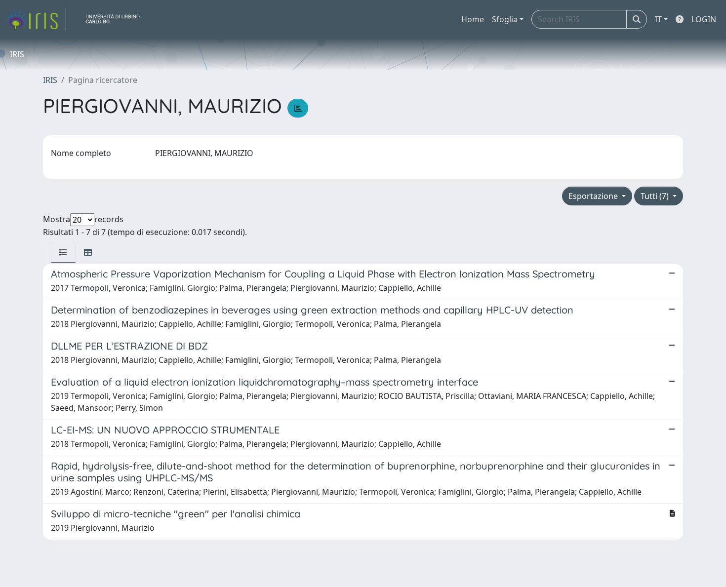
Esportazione (594, 196)
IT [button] (658, 19)
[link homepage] (36, 19)
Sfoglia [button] (505, 19)
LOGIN (703, 19)
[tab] (63, 252)
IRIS (50, 80)
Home (472, 19)
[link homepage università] (116, 19)
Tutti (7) (656, 196)
